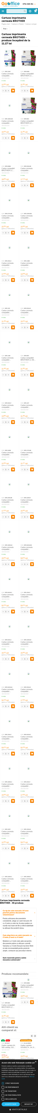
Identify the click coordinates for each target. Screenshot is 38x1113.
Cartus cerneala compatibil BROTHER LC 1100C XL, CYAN (8, 880)
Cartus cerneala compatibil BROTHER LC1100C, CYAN (8, 75)
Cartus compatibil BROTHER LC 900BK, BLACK (8, 169)
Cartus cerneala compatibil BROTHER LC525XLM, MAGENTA (27, 312)
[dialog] (19, 1086)
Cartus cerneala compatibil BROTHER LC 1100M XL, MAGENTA (27, 643)
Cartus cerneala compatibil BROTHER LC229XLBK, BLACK (8, 501)
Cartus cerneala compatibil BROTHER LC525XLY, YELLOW (10, 406)
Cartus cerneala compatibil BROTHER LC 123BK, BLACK (27, 264)
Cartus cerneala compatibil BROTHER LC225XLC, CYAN (9, 264)
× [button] (35, 1062)
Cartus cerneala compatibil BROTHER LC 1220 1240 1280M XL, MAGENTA (9, 548)
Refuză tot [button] (28, 1104)
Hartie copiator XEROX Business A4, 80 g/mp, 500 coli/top (27, 1046)
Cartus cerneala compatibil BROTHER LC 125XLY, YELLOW (27, 596)
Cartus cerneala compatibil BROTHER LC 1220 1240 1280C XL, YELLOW (28, 880)
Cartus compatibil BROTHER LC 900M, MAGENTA (27, 75)
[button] (19, 1110)
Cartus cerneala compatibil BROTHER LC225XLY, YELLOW (29, 785)
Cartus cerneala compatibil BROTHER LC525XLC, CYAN (9, 643)
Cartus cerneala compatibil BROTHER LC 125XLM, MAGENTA (28, 833)
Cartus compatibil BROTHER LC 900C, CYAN (27, 122)
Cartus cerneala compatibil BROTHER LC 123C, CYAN (8, 312)
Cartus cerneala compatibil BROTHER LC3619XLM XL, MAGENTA (8, 690)
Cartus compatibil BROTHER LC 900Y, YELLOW (28, 359)
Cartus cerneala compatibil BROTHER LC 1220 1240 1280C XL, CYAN (9, 785)
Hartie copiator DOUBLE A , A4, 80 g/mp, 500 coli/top (9, 1046)
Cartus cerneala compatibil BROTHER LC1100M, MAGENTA (8, 454)
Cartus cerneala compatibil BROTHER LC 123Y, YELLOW (28, 406)
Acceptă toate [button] (10, 1104)
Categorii (2, 11)
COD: (3, 71)
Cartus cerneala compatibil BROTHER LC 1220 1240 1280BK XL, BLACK (9, 122)
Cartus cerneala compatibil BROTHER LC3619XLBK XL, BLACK (27, 548)
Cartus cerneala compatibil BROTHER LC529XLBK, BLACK (27, 169)
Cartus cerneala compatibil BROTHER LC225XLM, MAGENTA (27, 690)
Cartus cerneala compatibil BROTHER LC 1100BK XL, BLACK (28, 217)
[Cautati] (25, 11)
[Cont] (30, 11)
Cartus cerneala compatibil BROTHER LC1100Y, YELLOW (9, 833)
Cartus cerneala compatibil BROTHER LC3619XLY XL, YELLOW (27, 738)
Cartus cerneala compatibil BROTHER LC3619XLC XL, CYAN (8, 596)
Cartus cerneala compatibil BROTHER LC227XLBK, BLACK (8, 217)
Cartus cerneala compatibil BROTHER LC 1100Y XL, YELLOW (28, 501)
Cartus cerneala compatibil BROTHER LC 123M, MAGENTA (8, 359)
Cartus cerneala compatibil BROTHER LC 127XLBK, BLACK (27, 454)
